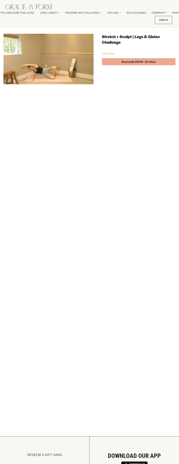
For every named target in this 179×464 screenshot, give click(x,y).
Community (159, 12)
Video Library (49, 12)
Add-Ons (113, 12)
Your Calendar (136, 12)
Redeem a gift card (44, 454)
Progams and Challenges (82, 12)
